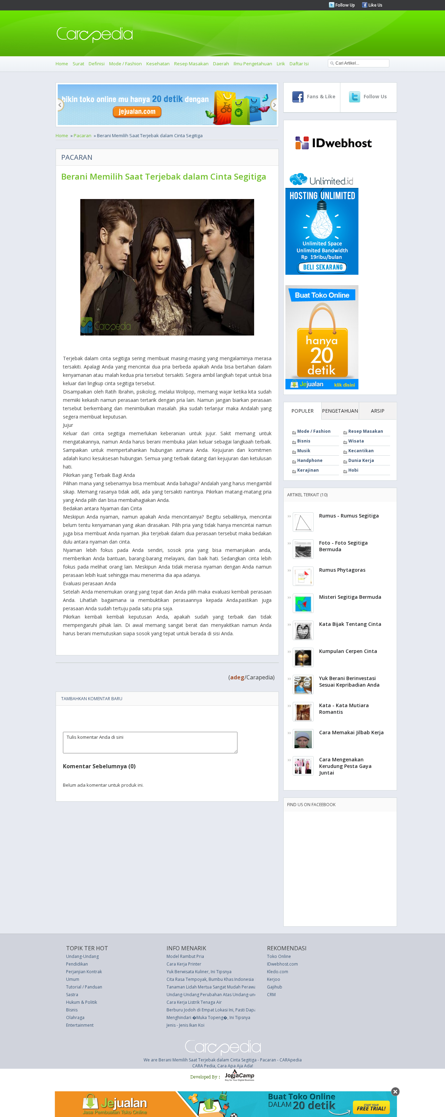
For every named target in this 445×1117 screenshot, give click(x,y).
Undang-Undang (82, 956)
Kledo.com (277, 972)
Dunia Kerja (361, 460)
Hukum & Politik (81, 1002)
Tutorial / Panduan (84, 987)
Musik (303, 451)
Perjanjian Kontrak (84, 972)
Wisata (356, 441)
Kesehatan (158, 63)
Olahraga (75, 1017)
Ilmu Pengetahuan (253, 63)
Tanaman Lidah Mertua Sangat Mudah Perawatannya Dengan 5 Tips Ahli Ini (240, 987)
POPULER (302, 410)
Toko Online (279, 956)
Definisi (97, 63)
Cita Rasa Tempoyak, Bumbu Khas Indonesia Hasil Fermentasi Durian (234, 979)
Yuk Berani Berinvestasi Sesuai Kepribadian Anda (349, 681)
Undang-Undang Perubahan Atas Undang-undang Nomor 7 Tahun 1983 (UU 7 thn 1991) (253, 995)
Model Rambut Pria (185, 956)
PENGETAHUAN (340, 410)
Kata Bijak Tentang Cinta (350, 624)
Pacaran (82, 135)
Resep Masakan (191, 63)
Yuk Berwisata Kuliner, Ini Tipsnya (199, 972)
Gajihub (274, 987)
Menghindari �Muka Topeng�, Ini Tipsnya (208, 1017)
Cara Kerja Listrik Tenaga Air (194, 1002)
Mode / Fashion (125, 63)
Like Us (374, 5)
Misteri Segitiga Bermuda (350, 597)
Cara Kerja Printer (184, 964)
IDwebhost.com (282, 964)
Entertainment (80, 1025)
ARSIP (378, 410)
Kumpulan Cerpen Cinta (348, 651)
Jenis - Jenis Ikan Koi (185, 1025)
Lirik (281, 63)
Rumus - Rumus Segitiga (349, 515)
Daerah (221, 63)
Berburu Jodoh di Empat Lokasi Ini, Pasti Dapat (212, 1010)
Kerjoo (273, 979)
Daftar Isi (299, 63)
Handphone (310, 460)
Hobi (353, 470)
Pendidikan (77, 964)
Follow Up (344, 5)
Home (62, 63)
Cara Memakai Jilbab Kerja (351, 732)
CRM (271, 995)
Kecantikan (361, 451)
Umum (72, 979)
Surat (78, 63)
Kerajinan (308, 470)
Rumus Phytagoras (342, 569)
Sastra (72, 995)
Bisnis (303, 441)
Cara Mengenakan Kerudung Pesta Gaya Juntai (345, 766)
